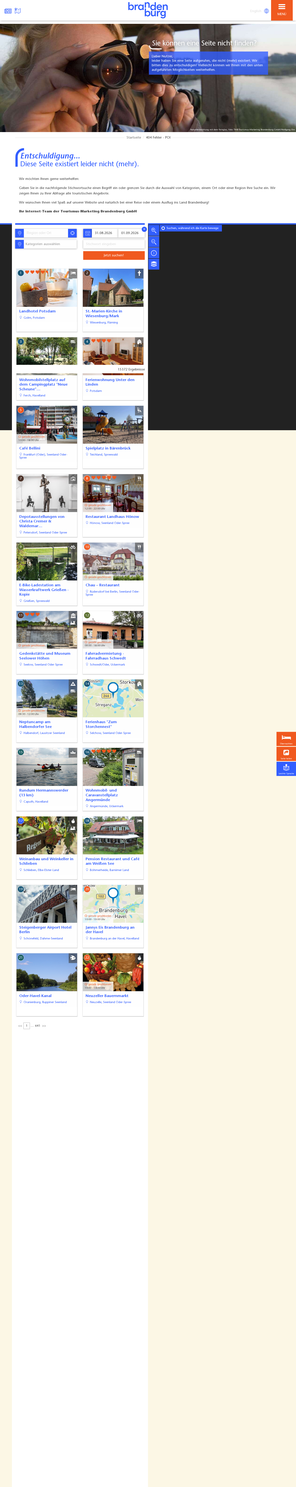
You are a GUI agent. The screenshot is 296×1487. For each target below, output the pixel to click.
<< (20, 1026)
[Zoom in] (153, 230)
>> (44, 1026)
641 (37, 1026)
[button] (286, 754)
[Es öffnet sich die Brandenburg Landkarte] (18, 10)
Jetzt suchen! (114, 255)
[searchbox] (47, 233)
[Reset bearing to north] (153, 252)
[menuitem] (256, 11)
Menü (282, 14)
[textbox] (42, 244)
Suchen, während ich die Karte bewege (192, 228)
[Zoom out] (153, 241)
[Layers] (153, 264)
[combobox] (46, 233)
